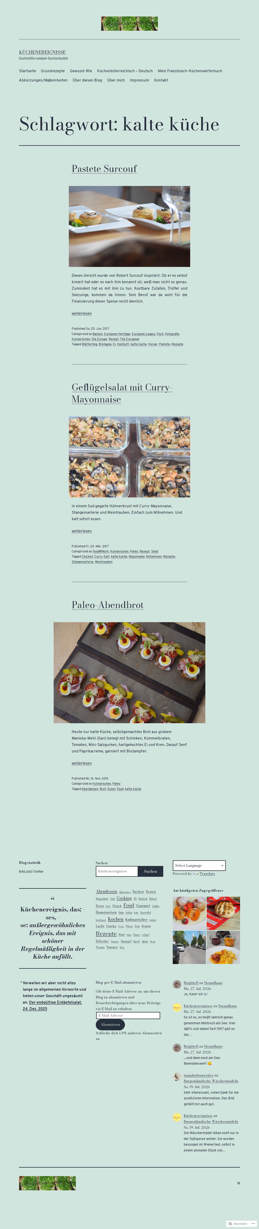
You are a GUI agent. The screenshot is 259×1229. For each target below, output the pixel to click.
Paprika (111, 926)
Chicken (87, 557)
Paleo (134, 552)
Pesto (121, 926)
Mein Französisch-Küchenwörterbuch (190, 71)
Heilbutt (123, 344)
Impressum (139, 80)
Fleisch (117, 906)
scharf (145, 934)
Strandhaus (213, 982)
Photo (129, 926)
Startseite (27, 71)
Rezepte (177, 344)
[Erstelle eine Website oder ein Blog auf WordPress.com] (238, 1183)
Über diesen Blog (87, 80)
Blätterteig (89, 344)
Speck (136, 941)
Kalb (136, 912)
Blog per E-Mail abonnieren (118, 982)
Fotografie (172, 334)
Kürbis (152, 920)
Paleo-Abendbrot (108, 605)
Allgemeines (125, 891)
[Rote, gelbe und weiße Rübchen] (223, 947)
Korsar (153, 344)
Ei (114, 344)
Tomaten (112, 947)
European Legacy (143, 334)
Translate (207, 873)
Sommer (115, 941)
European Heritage (117, 334)
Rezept (114, 339)
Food (120, 789)
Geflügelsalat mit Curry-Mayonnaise (122, 393)
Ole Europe (99, 339)
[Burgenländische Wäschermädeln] (189, 913)
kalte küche (138, 344)
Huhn (121, 912)
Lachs (100, 926)
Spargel (126, 941)
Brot (103, 789)
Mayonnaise (137, 557)
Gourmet (143, 905)
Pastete (164, 344)
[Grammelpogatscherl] (223, 913)
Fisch (160, 334)
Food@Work (101, 552)
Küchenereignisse (42, 52)
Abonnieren (110, 1024)
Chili (112, 898)
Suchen (102, 863)
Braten (151, 891)
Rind (122, 935)
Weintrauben (103, 562)
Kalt (106, 557)
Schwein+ (102, 941)
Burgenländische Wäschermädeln (211, 1081)
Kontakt (161, 80)
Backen (98, 334)
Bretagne (105, 344)
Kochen (115, 919)
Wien (121, 947)
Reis (137, 926)
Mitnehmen (154, 557)
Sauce (136, 934)
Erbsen (153, 898)
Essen (111, 789)
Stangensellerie (82, 562)
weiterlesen (82, 313)
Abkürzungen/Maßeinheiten (43, 80)
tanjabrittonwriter (198, 1075)
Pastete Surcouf (104, 169)
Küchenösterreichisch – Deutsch (125, 71)
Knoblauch (101, 920)
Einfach (142, 898)
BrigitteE (191, 982)
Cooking (124, 898)
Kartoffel (145, 912)
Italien (129, 912)
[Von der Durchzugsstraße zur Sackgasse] (189, 947)
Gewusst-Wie (81, 71)
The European (129, 339)
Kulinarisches (81, 339)
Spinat (145, 941)
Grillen (155, 906)
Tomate (100, 947)
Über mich (116, 80)
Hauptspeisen (106, 912)
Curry (98, 557)
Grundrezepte (53, 71)
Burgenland (102, 898)
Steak (152, 941)
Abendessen (90, 789)
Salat (154, 552)
